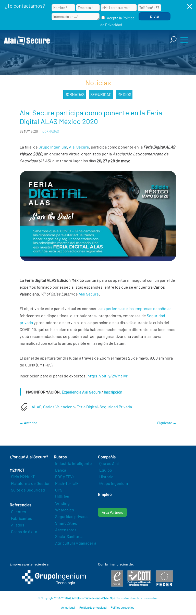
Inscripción (113, 392)
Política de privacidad (92, 607)
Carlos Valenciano (59, 406)
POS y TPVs (65, 476)
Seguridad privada (71, 516)
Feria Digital (87, 406)
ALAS (36, 406)
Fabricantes (21, 518)
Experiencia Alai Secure (81, 392)
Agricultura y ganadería (75, 542)
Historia (106, 476)
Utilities (62, 496)
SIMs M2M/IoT (23, 476)
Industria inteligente (73, 463)
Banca (60, 470)
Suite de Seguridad (28, 489)
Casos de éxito (24, 531)
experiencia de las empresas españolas (136, 308)
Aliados (17, 524)
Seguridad (101, 94)
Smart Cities (66, 523)
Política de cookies (122, 607)
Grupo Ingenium (53, 146)
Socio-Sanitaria (68, 536)
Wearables (64, 509)
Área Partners (112, 512)
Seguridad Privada (116, 406)
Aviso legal (68, 607)
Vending (62, 503)
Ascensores (66, 529)
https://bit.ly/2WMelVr (108, 375)
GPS (58, 489)
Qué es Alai (109, 463)
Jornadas (74, 94)
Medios (124, 94)
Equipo (105, 470)
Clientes (18, 511)
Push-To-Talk (66, 483)
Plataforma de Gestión (31, 483)
